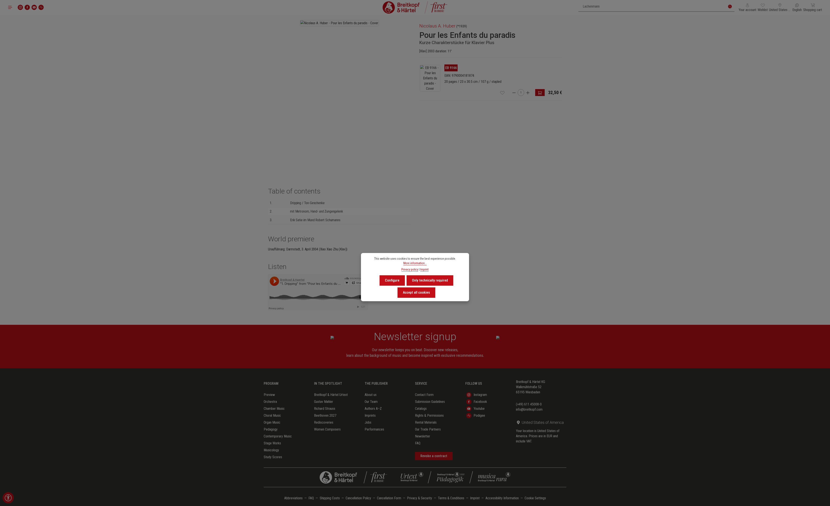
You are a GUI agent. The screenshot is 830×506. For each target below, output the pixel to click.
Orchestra (270, 402)
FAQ (417, 443)
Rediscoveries (323, 422)
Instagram (480, 395)
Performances (374, 429)
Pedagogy (271, 429)
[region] (339, 90)
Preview (269, 395)
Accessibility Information (502, 498)
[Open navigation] (10, 7)
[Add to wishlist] (502, 92)
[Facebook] (27, 7)
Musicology (271, 450)
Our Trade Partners (428, 429)
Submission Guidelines (430, 402)
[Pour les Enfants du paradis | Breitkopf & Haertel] (430, 78)
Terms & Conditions (451, 498)
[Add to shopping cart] (540, 92)
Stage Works (272, 443)
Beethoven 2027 (325, 415)
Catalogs (421, 409)
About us (371, 395)
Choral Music (272, 415)
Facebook (480, 402)
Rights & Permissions (429, 415)
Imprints (370, 415)
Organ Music (272, 422)
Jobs (368, 422)
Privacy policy (409, 269)
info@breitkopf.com (529, 409)
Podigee (479, 415)
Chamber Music (274, 409)
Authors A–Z (373, 409)
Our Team (371, 402)
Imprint (475, 498)
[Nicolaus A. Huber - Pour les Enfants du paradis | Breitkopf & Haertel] (339, 23)
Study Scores (273, 457)
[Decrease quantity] (514, 92)
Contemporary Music (278, 436)
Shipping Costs (330, 498)
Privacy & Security (419, 498)
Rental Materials (426, 422)
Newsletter (422, 436)
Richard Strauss (324, 409)
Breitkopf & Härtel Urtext (331, 395)
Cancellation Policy (358, 498)
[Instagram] (20, 7)
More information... (415, 263)
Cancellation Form (389, 498)
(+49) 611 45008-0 (529, 404)
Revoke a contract (433, 456)
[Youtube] (34, 7)
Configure (392, 280)
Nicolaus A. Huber (437, 26)
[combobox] (652, 6)
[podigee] (41, 7)
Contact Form (424, 395)
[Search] (729, 6)
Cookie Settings (535, 498)
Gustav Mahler (323, 402)
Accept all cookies (416, 292)
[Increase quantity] (528, 92)
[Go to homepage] (415, 7)
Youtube (479, 409)
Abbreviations (293, 498)
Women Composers (327, 429)
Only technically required (430, 280)
